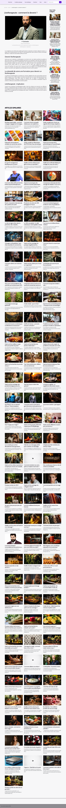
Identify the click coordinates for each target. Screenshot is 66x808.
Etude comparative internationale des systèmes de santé (13, 203)
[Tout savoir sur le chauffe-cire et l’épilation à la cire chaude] (14, 700)
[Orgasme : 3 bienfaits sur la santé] (33, 760)
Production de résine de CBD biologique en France (31, 203)
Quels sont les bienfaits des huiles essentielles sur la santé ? (13, 647)
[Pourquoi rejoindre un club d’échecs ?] (14, 558)
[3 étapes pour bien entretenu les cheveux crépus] (52, 438)
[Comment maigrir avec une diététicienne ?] (14, 599)
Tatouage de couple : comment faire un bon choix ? (32, 647)
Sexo (41, 2)
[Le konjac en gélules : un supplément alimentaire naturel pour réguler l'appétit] (52, 377)
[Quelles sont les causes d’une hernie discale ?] (52, 498)
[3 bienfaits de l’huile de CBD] (52, 679)
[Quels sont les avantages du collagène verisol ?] (33, 478)
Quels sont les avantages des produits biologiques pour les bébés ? (12, 386)
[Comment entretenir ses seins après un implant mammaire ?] (33, 458)
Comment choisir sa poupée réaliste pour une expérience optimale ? (55, 41)
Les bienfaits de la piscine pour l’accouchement (51, 264)
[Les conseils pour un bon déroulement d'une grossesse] (14, 438)
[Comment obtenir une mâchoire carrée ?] (14, 256)
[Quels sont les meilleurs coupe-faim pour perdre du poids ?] (14, 337)
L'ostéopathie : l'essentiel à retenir (51, 666)
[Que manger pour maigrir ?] (14, 417)
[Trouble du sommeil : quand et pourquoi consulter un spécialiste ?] (52, 317)
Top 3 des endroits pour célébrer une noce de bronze (32, 365)
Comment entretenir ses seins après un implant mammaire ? (31, 465)
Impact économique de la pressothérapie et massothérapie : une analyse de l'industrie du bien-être (52, 145)
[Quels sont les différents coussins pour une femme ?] (52, 417)
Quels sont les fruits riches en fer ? (13, 686)
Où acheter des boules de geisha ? (32, 747)
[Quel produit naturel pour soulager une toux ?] (33, 518)
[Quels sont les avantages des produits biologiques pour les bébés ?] (14, 377)
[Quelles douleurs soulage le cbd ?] (33, 558)
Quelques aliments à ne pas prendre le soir (31, 727)
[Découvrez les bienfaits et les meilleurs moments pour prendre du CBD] (14, 579)
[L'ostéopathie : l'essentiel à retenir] (52, 659)
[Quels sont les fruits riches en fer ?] (14, 679)
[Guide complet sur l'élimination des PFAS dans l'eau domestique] (55, 88)
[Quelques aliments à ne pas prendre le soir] (33, 720)
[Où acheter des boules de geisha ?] (33, 740)
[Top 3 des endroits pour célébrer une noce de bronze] (33, 357)
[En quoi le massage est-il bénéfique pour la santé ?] (14, 155)
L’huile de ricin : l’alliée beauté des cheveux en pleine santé (51, 606)
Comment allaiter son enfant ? (32, 666)
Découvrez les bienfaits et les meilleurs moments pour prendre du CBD (13, 587)
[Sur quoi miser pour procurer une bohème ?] (14, 498)
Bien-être (10, 2)
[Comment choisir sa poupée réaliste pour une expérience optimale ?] (55, 35)
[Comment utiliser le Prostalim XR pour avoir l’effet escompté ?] (33, 538)
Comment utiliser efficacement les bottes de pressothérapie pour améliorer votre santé (14, 184)
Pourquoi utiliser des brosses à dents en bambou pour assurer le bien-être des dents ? (13, 627)
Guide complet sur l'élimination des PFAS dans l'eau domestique (55, 93)
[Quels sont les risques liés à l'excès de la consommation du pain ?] (14, 659)
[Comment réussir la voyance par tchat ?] (52, 236)
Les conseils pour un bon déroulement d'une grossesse (12, 445)
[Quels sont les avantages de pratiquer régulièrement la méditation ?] (33, 236)
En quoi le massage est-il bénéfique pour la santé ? (11, 163)
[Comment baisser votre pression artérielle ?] (52, 720)
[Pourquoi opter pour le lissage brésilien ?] (33, 579)
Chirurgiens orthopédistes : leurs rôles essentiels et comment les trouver (13, 245)
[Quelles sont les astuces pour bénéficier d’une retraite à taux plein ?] (33, 700)
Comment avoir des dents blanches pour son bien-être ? (12, 747)
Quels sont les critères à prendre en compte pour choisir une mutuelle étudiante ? (14, 466)
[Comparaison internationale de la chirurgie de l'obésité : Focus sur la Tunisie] (52, 176)
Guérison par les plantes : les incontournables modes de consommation (50, 587)
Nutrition (35, 2)
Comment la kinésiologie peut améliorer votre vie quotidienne (51, 203)
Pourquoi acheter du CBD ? (12, 485)
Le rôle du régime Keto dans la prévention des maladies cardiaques (12, 224)
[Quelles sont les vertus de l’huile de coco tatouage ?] (14, 518)
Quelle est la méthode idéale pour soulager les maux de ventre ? (52, 163)
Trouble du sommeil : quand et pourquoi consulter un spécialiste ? (52, 324)
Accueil (5, 7)
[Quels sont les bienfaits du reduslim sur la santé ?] (33, 619)
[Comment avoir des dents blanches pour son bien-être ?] (14, 740)
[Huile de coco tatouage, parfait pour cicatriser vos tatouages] (33, 438)
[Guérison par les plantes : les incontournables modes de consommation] (52, 579)
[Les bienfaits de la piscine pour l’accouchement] (52, 256)
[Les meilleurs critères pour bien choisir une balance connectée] (14, 760)
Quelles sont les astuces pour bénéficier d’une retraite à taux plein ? (31, 708)
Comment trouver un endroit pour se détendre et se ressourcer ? (13, 324)
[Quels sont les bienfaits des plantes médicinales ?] (33, 337)
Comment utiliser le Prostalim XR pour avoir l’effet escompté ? (32, 546)
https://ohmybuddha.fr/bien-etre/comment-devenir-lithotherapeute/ (18, 65)
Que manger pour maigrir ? (12, 424)
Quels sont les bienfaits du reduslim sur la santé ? (30, 627)
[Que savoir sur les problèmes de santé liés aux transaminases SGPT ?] (14, 276)
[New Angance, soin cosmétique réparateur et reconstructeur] (52, 538)
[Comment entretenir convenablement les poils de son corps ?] (14, 538)
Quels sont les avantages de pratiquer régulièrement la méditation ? (31, 245)
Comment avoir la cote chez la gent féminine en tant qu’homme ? (33, 405)
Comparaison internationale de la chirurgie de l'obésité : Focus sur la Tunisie (51, 184)
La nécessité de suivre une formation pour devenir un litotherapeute (25, 45)
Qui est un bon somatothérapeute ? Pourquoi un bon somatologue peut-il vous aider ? (52, 305)
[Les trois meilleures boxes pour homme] (33, 498)
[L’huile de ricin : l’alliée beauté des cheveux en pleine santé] (52, 599)
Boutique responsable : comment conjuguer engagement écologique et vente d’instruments (55, 23)
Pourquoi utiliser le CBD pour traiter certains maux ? (50, 647)
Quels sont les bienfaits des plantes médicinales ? (31, 344)
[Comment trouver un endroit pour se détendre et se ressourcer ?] (14, 317)
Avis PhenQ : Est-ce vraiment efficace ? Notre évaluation (12, 405)
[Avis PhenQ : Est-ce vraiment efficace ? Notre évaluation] (14, 397)
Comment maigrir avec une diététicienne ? (12, 606)
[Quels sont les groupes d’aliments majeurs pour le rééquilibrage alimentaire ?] (33, 417)
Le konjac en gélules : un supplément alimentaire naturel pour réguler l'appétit (51, 386)
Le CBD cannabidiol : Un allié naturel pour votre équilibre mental (33, 223)
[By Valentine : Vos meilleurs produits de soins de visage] (52, 700)
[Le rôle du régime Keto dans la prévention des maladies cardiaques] (14, 216)
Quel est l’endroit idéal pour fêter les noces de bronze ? (51, 365)
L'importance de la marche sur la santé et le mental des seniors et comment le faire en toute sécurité (33, 285)
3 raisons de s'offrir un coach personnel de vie (50, 566)
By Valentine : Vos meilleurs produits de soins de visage (50, 707)
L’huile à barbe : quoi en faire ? (31, 304)
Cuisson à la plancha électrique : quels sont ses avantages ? (32, 606)
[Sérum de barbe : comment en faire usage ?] (14, 720)
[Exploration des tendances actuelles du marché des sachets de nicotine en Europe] (55, 70)
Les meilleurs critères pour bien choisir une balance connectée (13, 768)
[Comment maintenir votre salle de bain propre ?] (52, 760)
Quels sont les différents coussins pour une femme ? (51, 425)
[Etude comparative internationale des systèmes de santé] (14, 196)
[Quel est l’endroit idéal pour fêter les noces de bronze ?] (52, 357)
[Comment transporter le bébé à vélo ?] (52, 276)
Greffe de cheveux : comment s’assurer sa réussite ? (31, 324)
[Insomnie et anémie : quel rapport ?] (52, 397)
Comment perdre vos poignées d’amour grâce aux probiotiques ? (32, 687)
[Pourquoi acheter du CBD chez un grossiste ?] (14, 780)
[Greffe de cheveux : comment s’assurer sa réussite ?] (33, 317)
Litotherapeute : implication (25, 46)
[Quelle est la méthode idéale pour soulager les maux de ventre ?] (52, 155)
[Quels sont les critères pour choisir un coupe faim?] (33, 256)
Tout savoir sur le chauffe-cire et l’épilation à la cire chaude (13, 707)
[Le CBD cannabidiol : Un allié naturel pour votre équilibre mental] (33, 216)
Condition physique (18, 2)
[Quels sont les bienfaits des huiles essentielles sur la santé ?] (14, 639)
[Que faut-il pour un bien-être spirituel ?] (33, 377)
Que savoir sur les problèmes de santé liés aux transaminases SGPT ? (14, 285)
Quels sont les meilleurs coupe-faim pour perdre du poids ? (13, 344)
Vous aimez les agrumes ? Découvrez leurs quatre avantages (52, 627)
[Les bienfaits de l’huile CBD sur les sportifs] (52, 740)
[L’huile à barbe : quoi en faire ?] (33, 297)
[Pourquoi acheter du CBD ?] (14, 478)
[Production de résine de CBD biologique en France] (33, 196)
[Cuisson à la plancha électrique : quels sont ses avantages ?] (33, 599)
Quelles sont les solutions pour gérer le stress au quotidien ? (32, 163)
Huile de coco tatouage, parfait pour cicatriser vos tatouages (32, 445)
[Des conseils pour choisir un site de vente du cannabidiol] (52, 458)
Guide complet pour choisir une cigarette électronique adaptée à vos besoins (55, 58)
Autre (45, 2)
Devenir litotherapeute (25, 43)
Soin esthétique (28, 2)
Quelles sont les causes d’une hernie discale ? (50, 506)
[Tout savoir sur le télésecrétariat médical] (52, 216)
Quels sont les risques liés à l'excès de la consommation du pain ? (13, 667)
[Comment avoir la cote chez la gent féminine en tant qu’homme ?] (33, 397)
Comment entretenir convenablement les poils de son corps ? (13, 547)
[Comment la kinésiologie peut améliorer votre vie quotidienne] (52, 196)
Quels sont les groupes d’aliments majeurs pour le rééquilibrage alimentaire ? (32, 426)
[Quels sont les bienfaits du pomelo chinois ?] (14, 357)
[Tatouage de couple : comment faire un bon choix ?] (33, 639)
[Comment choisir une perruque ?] (52, 518)
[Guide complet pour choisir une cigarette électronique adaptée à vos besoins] (55, 52)
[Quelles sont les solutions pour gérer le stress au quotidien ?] (33, 155)
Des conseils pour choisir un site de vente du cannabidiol (52, 465)
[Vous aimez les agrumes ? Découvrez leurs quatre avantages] (52, 619)
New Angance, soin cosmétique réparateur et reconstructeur (51, 546)
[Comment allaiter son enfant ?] (33, 659)
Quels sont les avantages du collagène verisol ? (31, 485)
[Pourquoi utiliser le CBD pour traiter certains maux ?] (52, 639)
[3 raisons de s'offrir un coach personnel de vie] (52, 558)
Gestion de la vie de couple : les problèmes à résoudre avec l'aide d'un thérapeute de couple (51, 345)
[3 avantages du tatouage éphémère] (14, 297)
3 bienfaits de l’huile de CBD (50, 686)
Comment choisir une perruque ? (51, 525)
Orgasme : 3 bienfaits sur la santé (32, 767)
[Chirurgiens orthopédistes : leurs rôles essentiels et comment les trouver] (14, 236)
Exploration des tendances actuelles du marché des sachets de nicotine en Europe (55, 76)
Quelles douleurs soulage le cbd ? (32, 566)
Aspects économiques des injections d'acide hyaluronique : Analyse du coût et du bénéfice (32, 184)
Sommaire (26, 41)
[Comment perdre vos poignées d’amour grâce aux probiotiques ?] (33, 679)
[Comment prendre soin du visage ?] (52, 478)
